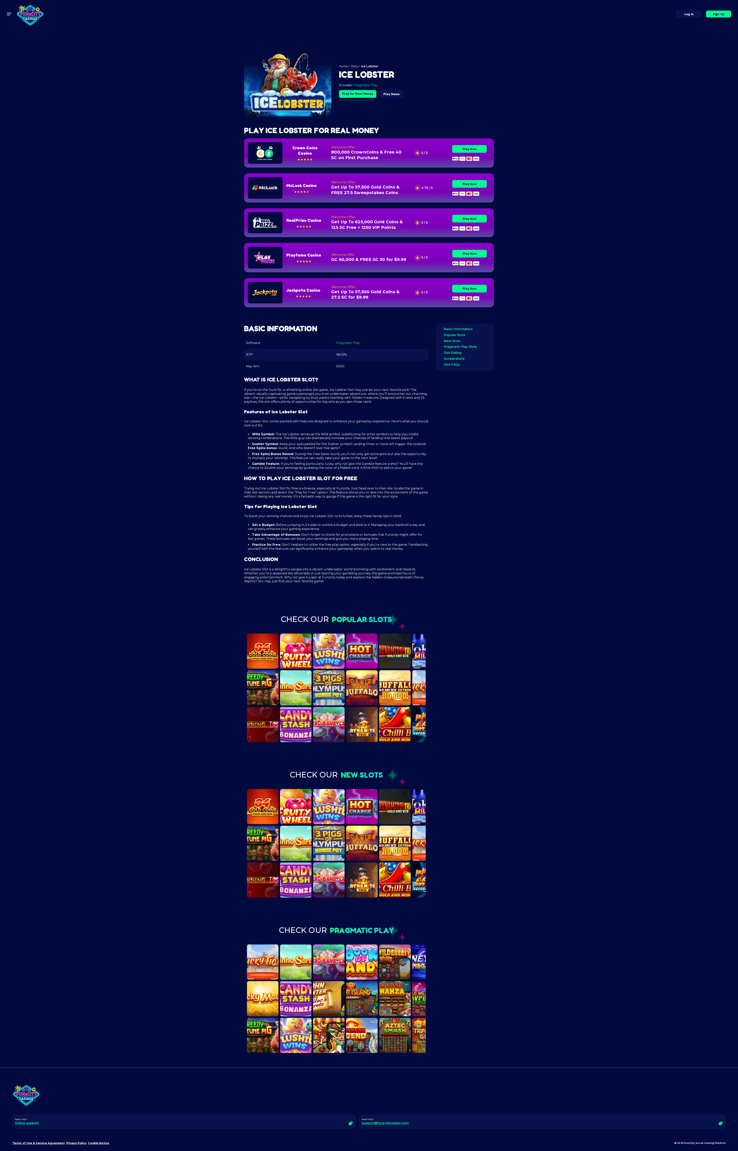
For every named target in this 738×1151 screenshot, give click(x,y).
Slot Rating (452, 353)
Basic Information (458, 329)
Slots (354, 66)
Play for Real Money (357, 94)
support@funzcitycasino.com (385, 1123)
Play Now (470, 149)
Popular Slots (454, 335)
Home (343, 66)
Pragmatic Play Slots (460, 347)
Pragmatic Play (365, 85)
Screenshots (454, 358)
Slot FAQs (452, 364)
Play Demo (391, 94)
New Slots (452, 341)
